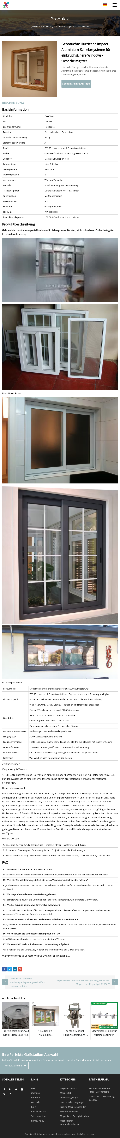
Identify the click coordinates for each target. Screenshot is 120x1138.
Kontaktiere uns (13, 1065)
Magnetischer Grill (68, 1088)
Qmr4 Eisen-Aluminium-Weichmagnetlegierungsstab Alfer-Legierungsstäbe (27, 982)
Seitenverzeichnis (39, 1116)
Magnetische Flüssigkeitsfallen (74, 1116)
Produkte (45, 26)
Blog (33, 1107)
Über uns (35, 1093)
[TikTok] (10, 1094)
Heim (35, 26)
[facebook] (4, 1089)
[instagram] (4, 1094)
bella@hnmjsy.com (86, 1134)
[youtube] (22, 1089)
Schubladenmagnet (69, 1111)
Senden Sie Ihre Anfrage (76, 83)
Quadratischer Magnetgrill (64, 26)
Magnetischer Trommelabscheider (69, 1122)
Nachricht (35, 1102)
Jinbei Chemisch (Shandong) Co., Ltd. (102, 1098)
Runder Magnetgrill (69, 1097)
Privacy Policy (37, 1120)
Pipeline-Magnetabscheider (73, 1107)
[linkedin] (10, 1089)
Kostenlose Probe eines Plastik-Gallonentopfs (100, 1090)
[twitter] (16, 1089)
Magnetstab (65, 1093)
